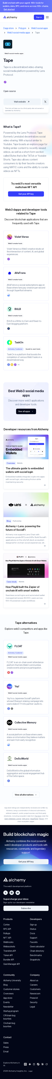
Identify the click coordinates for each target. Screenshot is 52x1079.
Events (6, 1002)
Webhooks (8, 942)
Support (33, 937)
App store (7, 998)
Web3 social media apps (18, 32)
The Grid (38, 816)
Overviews (8, 993)
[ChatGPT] (25, 1064)
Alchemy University (12, 980)
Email (5, 1051)
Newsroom (35, 993)
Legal (32, 1006)
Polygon (22, 28)
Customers (35, 989)
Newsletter (8, 1006)
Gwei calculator (37, 946)
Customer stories (11, 989)
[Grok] (47, 1064)
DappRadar (34, 819)
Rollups (6, 933)
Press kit (34, 998)
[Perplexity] (34, 1064)
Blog (5, 985)
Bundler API (8, 959)
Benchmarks (36, 955)
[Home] (10, 17)
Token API (8, 955)
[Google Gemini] (30, 1064)
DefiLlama (25, 819)
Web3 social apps (39, 28)
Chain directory (37, 951)
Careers (33, 985)
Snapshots (35, 959)
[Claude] (42, 1064)
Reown (41, 819)
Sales (5, 1043)
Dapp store (8, 28)
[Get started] (26, 6)
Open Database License (12, 819)
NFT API (7, 937)
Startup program (11, 1011)
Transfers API (9, 951)
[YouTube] (18, 893)
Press (6, 1047)
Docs (32, 933)
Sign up (33, 924)
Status (33, 929)
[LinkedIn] (11, 893)
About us (34, 980)
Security (33, 1002)
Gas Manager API (11, 964)
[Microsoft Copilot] (38, 1064)
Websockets (9, 946)
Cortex (6, 924)
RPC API (7, 929)
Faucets (33, 942)
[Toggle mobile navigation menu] (47, 17)
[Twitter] (5, 893)
